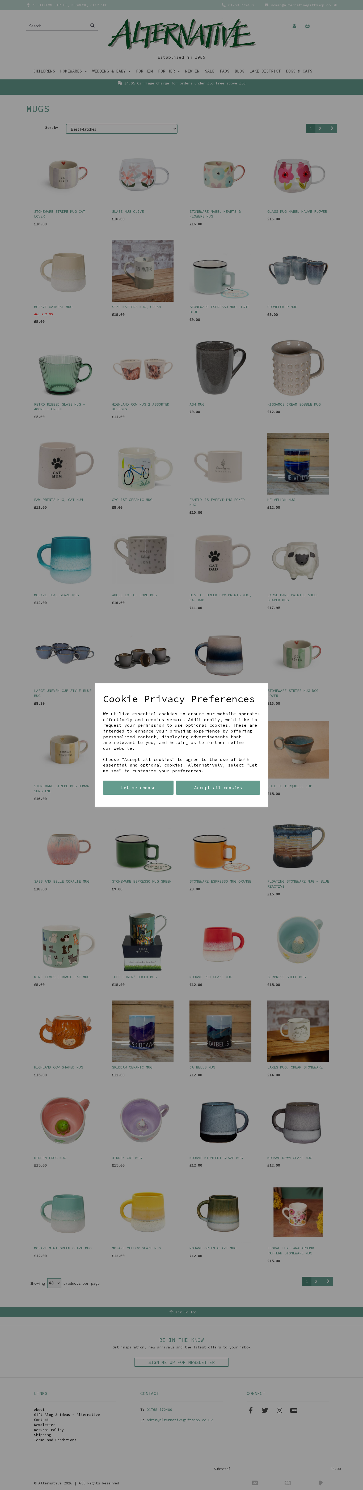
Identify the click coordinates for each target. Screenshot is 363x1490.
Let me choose (138, 787)
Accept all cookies (218, 787)
